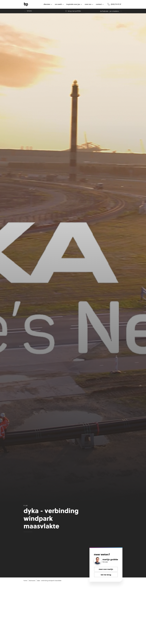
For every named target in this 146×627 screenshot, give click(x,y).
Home (25, 580)
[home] (32, 4)
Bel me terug (106, 574)
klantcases (32, 580)
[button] (48, 4)
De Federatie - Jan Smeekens (109, 11)
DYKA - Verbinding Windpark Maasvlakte (49, 580)
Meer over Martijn (106, 569)
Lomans (29, 11)
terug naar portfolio (74, 11)
